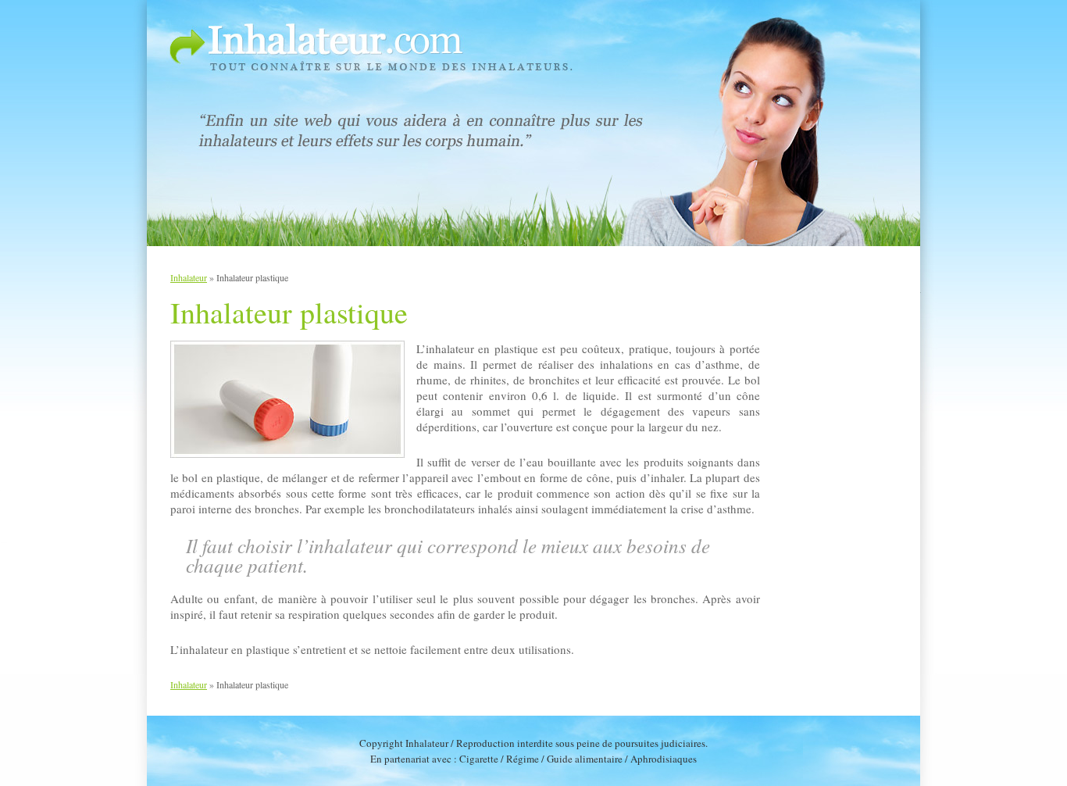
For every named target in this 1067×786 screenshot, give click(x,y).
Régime (522, 759)
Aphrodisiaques (663, 759)
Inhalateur (188, 277)
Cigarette (478, 759)
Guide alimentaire (585, 759)
